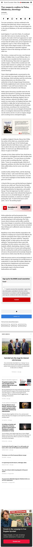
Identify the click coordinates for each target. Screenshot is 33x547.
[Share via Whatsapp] (12, 18)
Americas (14, 325)
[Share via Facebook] (3, 18)
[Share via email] (21, 18)
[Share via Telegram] (16, 18)
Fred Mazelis (3, 12)
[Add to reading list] (29, 18)
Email (4, 281)
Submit (16, 299)
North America (5, 325)
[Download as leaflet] (25, 18)
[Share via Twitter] (8, 18)
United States (22, 325)
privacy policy (26, 293)
